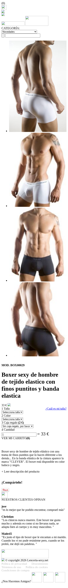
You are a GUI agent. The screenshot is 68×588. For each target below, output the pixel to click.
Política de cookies (37, 567)
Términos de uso (11, 567)
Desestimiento (40, 563)
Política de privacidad (14, 563)
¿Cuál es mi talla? (56, 408)
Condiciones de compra (15, 570)
